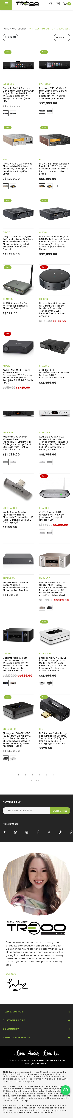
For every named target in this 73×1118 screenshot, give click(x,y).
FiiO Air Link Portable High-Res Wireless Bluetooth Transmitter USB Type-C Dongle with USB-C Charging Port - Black (54, 738)
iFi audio (8, 299)
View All (36, 780)
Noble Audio (10, 507)
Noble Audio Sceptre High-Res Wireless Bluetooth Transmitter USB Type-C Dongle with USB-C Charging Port (18, 517)
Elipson (43, 299)
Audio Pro (9, 578)
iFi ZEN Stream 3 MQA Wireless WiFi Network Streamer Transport (15, 306)
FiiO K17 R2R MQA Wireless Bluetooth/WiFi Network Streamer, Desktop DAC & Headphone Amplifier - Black (54, 168)
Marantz (44, 578)
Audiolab (8, 432)
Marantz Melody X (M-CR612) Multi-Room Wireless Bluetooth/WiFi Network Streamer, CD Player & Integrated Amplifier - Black (16, 664)
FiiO (5, 159)
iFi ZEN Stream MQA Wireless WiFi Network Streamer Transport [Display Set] (51, 516)
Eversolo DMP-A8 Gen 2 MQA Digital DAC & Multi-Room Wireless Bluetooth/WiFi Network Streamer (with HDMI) (53, 93)
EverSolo (8, 83)
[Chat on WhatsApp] (65, 1090)
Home (6, 28)
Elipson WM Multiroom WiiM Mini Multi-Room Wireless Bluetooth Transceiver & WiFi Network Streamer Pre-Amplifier (52, 309)
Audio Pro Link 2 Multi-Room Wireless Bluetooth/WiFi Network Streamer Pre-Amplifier (16, 586)
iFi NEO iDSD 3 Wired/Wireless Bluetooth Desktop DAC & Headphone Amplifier (54, 373)
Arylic (7, 365)
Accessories (19, 28)
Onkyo (6, 232)
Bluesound (45, 653)
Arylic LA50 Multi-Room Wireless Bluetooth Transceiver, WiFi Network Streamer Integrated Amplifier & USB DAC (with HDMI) (18, 376)
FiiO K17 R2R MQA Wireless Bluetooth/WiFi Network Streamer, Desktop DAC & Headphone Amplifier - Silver (17, 168)
